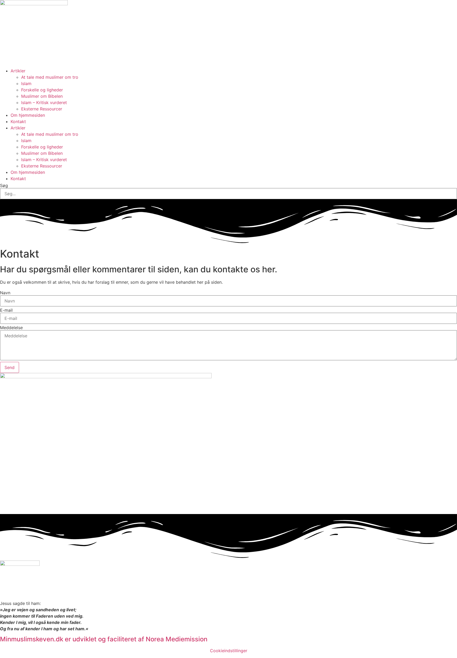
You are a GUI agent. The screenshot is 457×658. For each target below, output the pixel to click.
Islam (26, 83)
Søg (4, 185)
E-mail (6, 310)
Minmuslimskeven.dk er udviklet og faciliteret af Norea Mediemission (103, 639)
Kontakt (18, 121)
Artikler (18, 70)
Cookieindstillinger (228, 650)
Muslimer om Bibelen (42, 96)
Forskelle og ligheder (42, 89)
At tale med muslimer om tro (49, 77)
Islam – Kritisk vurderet (44, 102)
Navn (5, 293)
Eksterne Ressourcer (41, 108)
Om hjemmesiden (28, 115)
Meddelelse (11, 327)
